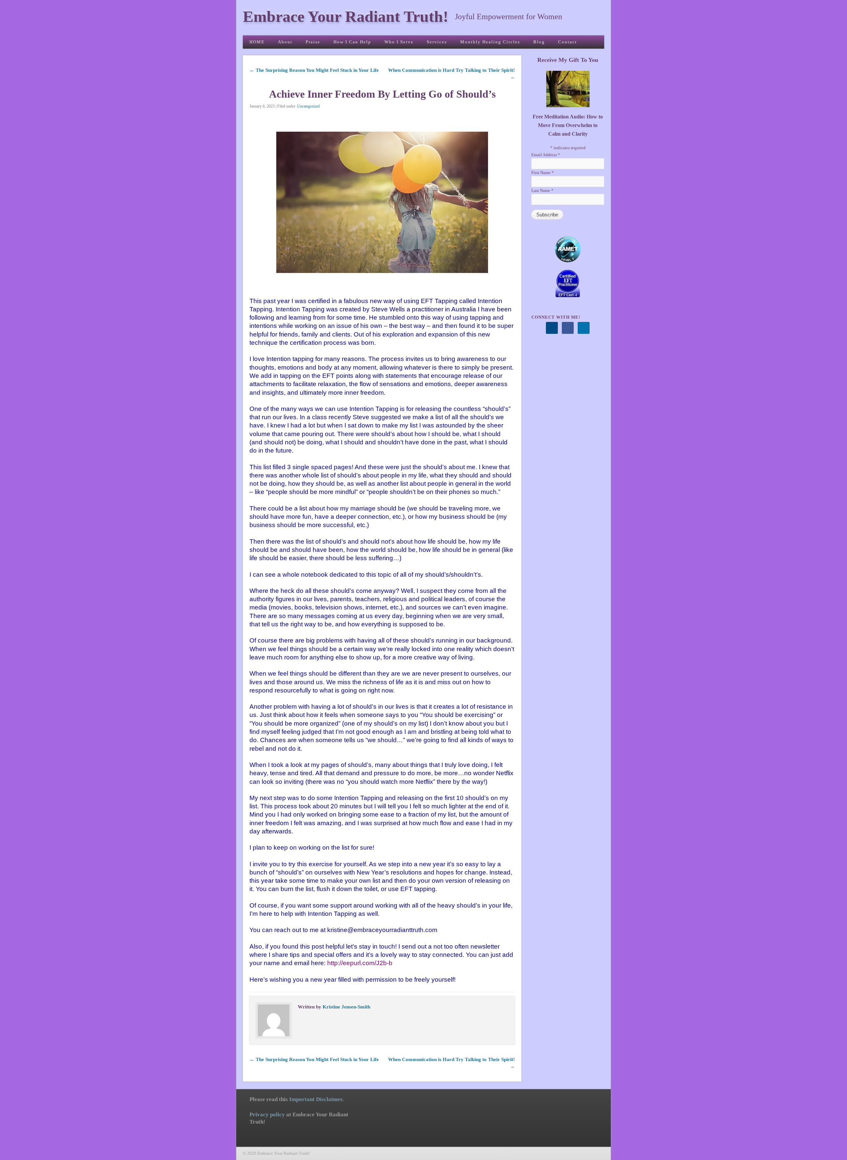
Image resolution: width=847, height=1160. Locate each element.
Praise (313, 41)
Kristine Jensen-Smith (346, 1006)
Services (437, 41)
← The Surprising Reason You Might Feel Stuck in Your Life (314, 70)
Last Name (542, 190)
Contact (567, 41)
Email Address (545, 154)
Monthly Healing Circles (490, 41)
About (285, 41)
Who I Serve (399, 41)
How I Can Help (352, 41)
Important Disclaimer (315, 1099)
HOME (257, 41)
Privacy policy (267, 1114)
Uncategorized (308, 106)
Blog (539, 41)
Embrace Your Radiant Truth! (345, 16)
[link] (359, 962)
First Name (542, 172)
